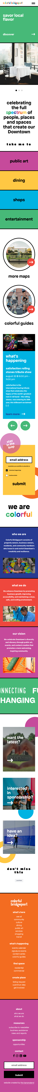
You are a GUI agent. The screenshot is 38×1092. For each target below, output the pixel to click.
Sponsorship (19, 1040)
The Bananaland (27, 1082)
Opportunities (19, 1044)
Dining (19, 925)
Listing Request (19, 982)
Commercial (19, 971)
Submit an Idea (19, 985)
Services (19, 931)
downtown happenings (13, 470)
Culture (19, 922)
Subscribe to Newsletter (19, 1027)
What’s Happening (19, 943)
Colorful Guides (19, 957)
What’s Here (19, 912)
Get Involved (19, 987)
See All (19, 916)
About (19, 1009)
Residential (19, 968)
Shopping (19, 934)
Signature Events (19, 951)
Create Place (19, 977)
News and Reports (19, 1033)
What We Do (19, 1016)
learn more (13, 414)
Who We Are (19, 1013)
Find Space (19, 963)
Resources (19, 1023)
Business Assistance (19, 1030)
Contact (19, 1051)
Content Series (19, 954)
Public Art (19, 928)
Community (19, 919)
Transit (19, 937)
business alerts (11, 475)
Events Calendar (19, 948)
